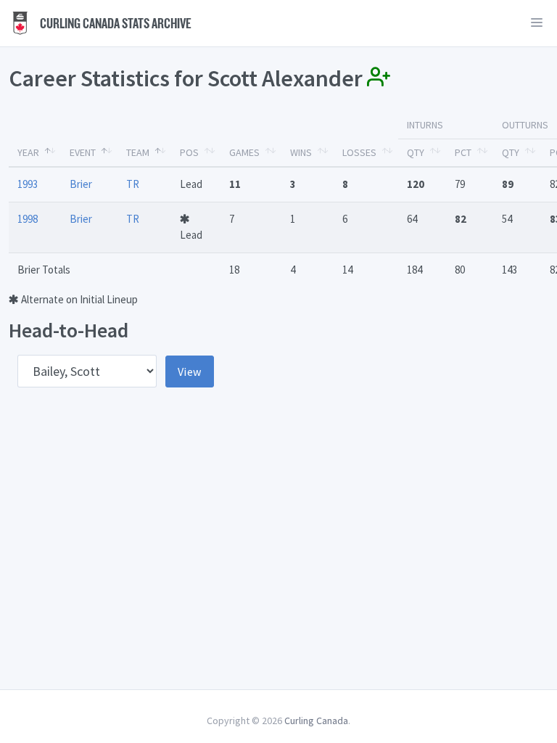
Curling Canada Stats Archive (114, 23)
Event (83, 152)
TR (132, 184)
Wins (301, 152)
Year (28, 152)
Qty (415, 152)
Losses (359, 152)
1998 (27, 219)
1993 (27, 184)
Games (244, 152)
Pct (463, 152)
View (190, 371)
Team (137, 152)
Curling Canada (316, 720)
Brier (81, 184)
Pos (189, 152)
